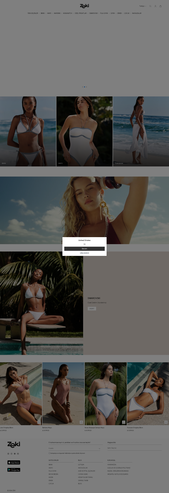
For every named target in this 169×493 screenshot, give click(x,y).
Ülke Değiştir (84, 253)
